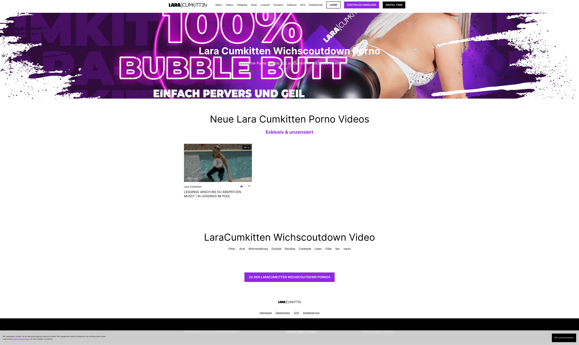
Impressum (266, 312)
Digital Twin (394, 4)
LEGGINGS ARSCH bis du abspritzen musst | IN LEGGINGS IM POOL (212, 194)
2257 (296, 312)
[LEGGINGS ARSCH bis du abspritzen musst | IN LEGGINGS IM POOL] (218, 163)
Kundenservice (311, 312)
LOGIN (333, 4)
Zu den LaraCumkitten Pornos (289, 277)
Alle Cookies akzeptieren (564, 338)
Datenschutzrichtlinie (21, 339)
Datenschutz (283, 312)
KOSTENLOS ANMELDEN (361, 4)
